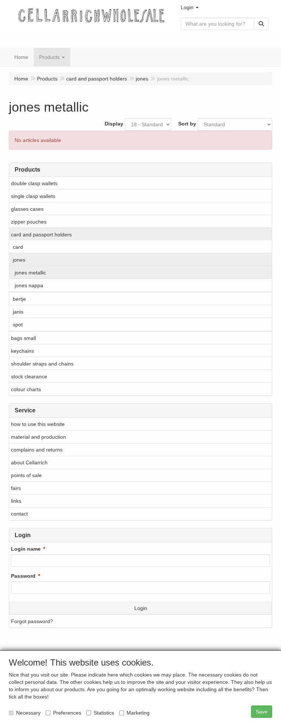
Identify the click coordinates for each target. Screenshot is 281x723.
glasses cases (27, 209)
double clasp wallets (34, 183)
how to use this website (38, 424)
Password (23, 576)
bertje (19, 299)
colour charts (26, 389)
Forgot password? (32, 621)
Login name (26, 549)
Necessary (28, 713)
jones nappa (29, 285)
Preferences (67, 713)
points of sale (26, 475)
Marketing (138, 713)
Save (261, 712)
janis (18, 312)
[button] (189, 7)
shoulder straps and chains (42, 364)
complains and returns (37, 450)
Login (140, 608)
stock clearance (29, 376)
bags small (23, 338)
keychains (22, 351)
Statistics (104, 713)
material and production (38, 437)
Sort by (187, 124)
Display (114, 124)
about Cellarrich (29, 462)
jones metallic (30, 273)
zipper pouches (28, 222)
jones (19, 260)
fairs (16, 488)
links (16, 501)
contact (19, 514)
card (18, 247)
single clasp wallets (33, 196)
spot (18, 324)
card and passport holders (41, 234)
